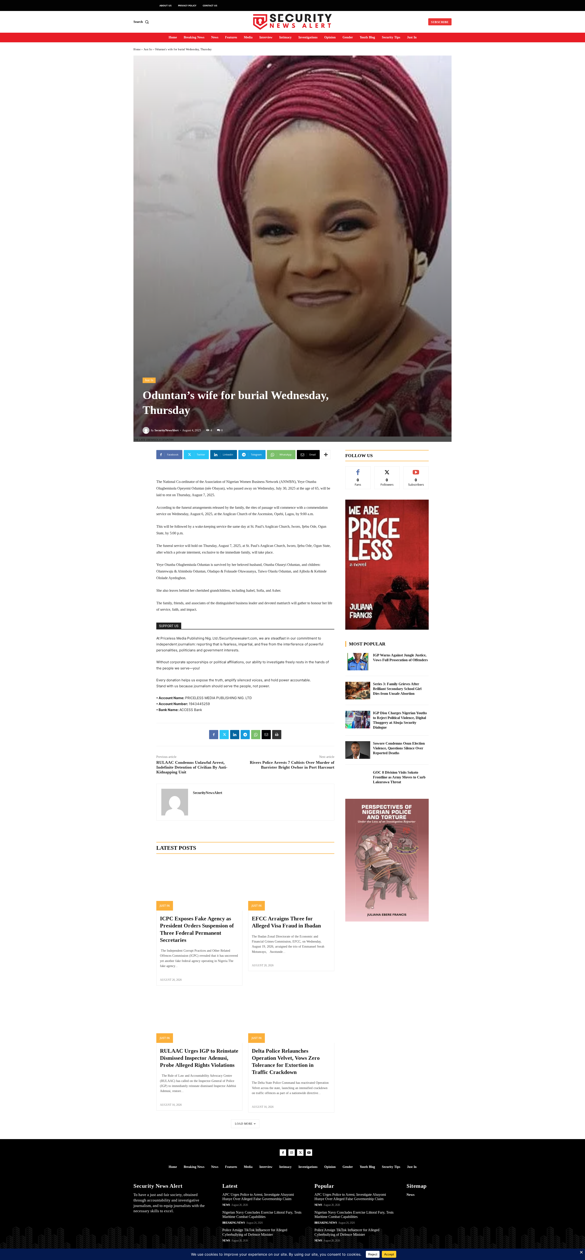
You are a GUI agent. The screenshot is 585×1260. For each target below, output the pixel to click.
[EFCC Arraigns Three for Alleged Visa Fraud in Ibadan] (291, 885)
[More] (326, 454)
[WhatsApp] (255, 734)
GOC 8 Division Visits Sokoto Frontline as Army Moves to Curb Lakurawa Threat (399, 777)
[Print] (276, 734)
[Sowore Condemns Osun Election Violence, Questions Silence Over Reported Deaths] (357, 750)
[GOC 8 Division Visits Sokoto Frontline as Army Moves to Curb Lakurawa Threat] (357, 779)
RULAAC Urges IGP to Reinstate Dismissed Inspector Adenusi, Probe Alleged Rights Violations (199, 1058)
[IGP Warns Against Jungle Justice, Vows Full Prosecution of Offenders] (357, 662)
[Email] (266, 734)
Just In (148, 49)
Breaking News (233, 1222)
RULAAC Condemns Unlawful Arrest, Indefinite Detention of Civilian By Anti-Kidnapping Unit (191, 767)
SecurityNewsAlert (166, 430)
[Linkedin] (234, 734)
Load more (244, 1123)
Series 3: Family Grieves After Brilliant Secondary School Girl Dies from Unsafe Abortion (397, 688)
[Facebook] (213, 734)
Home (137, 49)
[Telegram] (245, 734)
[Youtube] (309, 1152)
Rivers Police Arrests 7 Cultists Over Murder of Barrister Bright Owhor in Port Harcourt (292, 765)
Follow (387, 470)
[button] (142, 22)
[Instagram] (291, 1152)
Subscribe (416, 470)
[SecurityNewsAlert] (147, 430)
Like (358, 470)
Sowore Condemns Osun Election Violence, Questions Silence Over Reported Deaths (399, 748)
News (226, 1205)
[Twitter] (224, 734)
